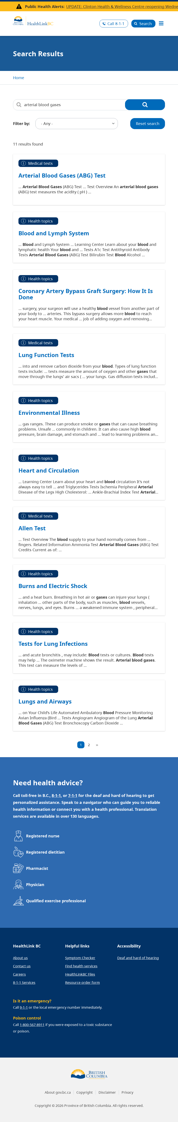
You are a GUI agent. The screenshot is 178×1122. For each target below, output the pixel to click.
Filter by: (21, 123)
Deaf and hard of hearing (138, 957)
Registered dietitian (45, 852)
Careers (19, 974)
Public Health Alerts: (44, 6)
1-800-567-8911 (32, 1024)
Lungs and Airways (45, 701)
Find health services (81, 966)
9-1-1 (24, 1007)
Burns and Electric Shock (52, 586)
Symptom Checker (80, 957)
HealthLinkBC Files (80, 974)
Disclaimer (107, 1092)
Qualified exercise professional (56, 900)
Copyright (84, 1092)
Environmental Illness (49, 413)
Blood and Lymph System (53, 233)
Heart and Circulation (48, 470)
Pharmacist (37, 868)
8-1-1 (115, 23)
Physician (35, 884)
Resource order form (82, 982)
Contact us (22, 966)
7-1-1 (72, 795)
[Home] (54, 20)
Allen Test (32, 528)
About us (20, 957)
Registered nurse (42, 835)
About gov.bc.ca (58, 1092)
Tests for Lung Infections (53, 644)
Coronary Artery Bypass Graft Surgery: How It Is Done (85, 294)
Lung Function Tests (46, 355)
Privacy (127, 1092)
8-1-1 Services (24, 982)
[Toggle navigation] (161, 23)
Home (18, 77)
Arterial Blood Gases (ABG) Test (61, 175)
